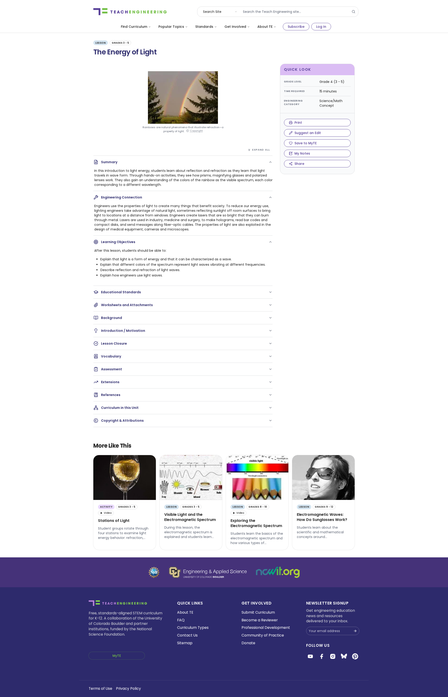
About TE (265, 26)
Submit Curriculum (258, 612)
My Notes (302, 153)
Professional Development (266, 627)
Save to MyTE (305, 143)
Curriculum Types (193, 627)
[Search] (353, 12)
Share (299, 163)
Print (298, 122)
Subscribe (296, 26)
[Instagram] (333, 656)
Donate (248, 642)
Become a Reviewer (260, 620)
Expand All (261, 150)
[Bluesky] (344, 656)
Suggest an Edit (307, 133)
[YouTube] (310, 656)
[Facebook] (321, 656)
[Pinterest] (355, 656)
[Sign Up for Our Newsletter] (355, 631)
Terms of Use (100, 688)
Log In (321, 26)
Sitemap (184, 642)
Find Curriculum (134, 26)
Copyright (196, 131)
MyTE (116, 655)
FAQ (181, 620)
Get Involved (235, 26)
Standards (204, 26)
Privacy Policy (128, 688)
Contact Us (187, 635)
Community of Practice (263, 635)
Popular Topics (171, 26)
